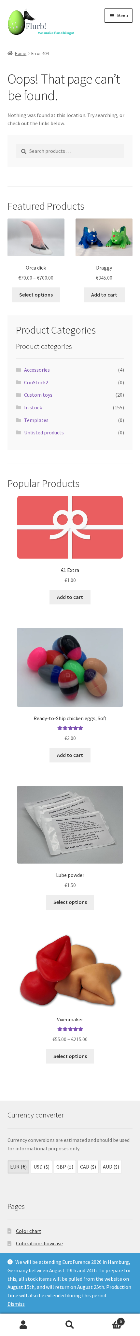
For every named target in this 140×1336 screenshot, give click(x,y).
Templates (36, 420)
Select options (36, 294)
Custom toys (38, 394)
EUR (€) (18, 1166)
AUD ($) (111, 1166)
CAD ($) (88, 1166)
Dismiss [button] (16, 1304)
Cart (107, 1319)
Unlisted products (44, 432)
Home (20, 53)
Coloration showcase (39, 1243)
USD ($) (41, 1166)
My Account (23, 1325)
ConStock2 (36, 382)
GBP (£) (64, 1166)
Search (70, 1325)
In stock (33, 407)
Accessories (37, 369)
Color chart (28, 1231)
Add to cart (104, 294)
